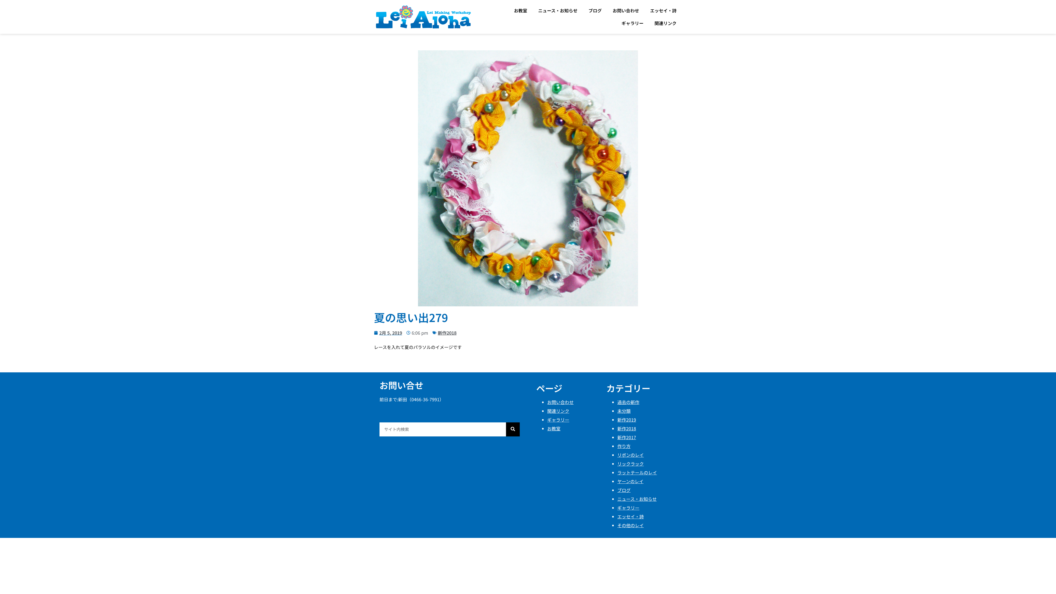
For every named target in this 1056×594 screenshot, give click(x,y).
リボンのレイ (630, 455)
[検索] (513, 429)
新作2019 (626, 419)
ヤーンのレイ (630, 481)
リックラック (630, 463)
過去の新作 (628, 402)
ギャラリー (633, 23)
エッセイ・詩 (663, 10)
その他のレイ (630, 525)
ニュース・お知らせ (558, 10)
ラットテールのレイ (637, 472)
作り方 (624, 446)
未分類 (624, 411)
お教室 (520, 10)
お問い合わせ (626, 10)
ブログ (595, 10)
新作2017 (626, 437)
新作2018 (447, 332)
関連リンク (665, 23)
